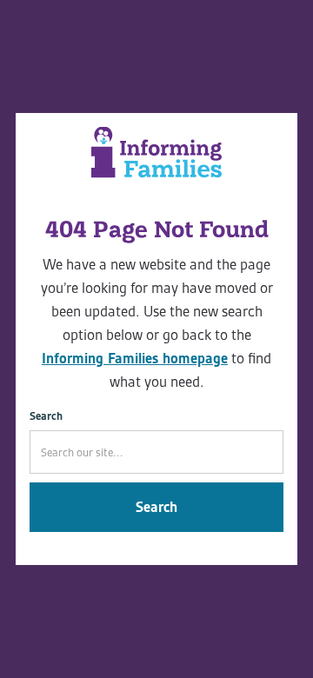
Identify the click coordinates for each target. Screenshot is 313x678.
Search (46, 415)
